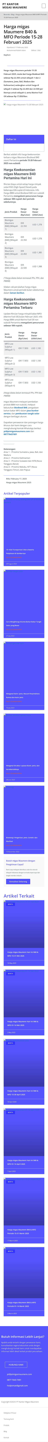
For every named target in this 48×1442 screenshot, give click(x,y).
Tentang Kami (9, 1419)
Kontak (6, 1437)
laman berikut (17, 292)
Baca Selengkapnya (14, 557)
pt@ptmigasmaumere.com (17, 431)
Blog (12, 14)
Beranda (7, 14)
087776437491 (10, 434)
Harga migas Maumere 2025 (18, 482)
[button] (44, 6)
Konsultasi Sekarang (18, 881)
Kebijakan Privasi (10, 1413)
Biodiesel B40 (20, 407)
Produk (6, 1425)
